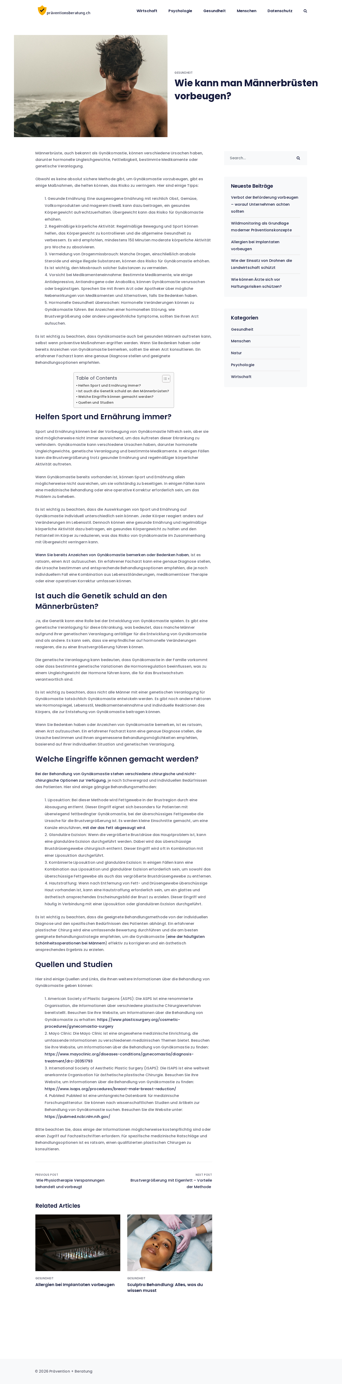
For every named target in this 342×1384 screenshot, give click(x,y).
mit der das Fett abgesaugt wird (114, 827)
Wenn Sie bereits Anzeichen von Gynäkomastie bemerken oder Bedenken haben (112, 555)
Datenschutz (280, 11)
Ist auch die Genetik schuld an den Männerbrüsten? (123, 391)
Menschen (246, 11)
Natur (236, 353)
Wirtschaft (147, 11)
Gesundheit (214, 11)
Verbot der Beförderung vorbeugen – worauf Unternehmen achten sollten (264, 204)
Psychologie (180, 11)
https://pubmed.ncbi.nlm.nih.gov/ (77, 1116)
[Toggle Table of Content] (164, 379)
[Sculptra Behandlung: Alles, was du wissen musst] (169, 1242)
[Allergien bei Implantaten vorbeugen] (77, 1242)
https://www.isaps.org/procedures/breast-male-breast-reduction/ (110, 1089)
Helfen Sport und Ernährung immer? (109, 385)
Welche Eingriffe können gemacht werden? (115, 396)
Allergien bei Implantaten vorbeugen (75, 1284)
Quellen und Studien (96, 402)
